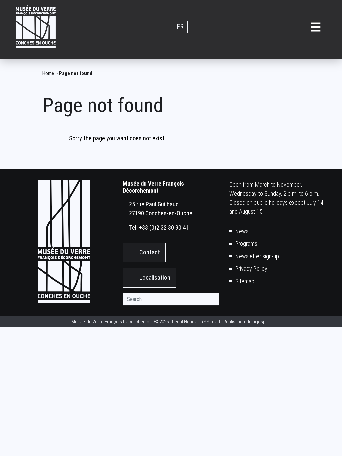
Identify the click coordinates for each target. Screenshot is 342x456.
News (242, 231)
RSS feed (210, 322)
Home (48, 73)
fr (180, 27)
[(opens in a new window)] (233, 301)
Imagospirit (259, 322)
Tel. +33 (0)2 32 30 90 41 (159, 227)
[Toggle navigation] (315, 27)
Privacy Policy (251, 268)
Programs (246, 243)
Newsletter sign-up (257, 256)
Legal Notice (184, 322)
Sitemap (244, 281)
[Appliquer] (213, 299)
